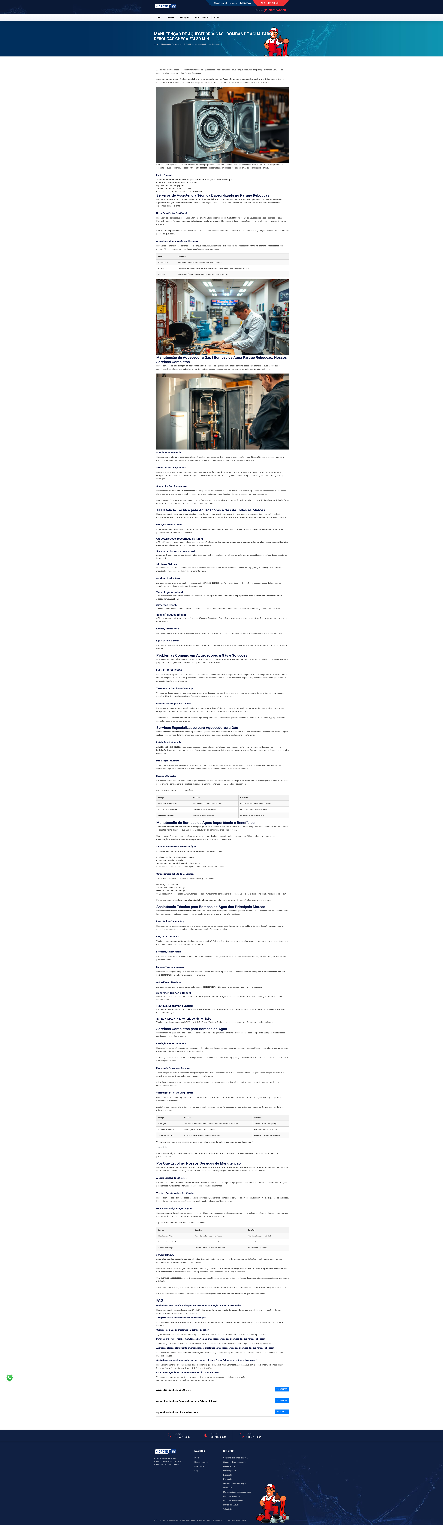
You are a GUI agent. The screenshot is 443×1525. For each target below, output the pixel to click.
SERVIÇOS (184, 17)
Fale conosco (200, 1466)
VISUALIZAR (282, 1389)
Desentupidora (229, 1471)
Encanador (227, 1479)
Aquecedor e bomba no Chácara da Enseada (177, 1412)
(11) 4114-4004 (254, 1436)
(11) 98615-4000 (275, 10)
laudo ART (227, 1488)
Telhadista (227, 1509)
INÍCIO (159, 17)
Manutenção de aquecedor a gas (237, 1492)
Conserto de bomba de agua (235, 1458)
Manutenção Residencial (233, 1500)
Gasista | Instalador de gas (234, 1483)
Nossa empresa (201, 1462)
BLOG (216, 17)
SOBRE (171, 17)
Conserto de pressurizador (234, 1462)
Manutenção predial (231, 1496)
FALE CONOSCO (201, 17)
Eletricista (227, 1475)
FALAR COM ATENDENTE (271, 3)
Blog (196, 1471)
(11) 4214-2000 (182, 1436)
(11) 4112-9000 (218, 1436)
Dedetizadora (229, 1466)
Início (156, 44)
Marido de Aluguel (231, 1505)
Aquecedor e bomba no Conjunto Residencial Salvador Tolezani (186, 1401)
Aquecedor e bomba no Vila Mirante (173, 1390)
